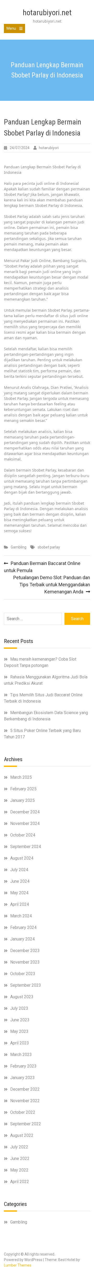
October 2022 (22, 1112)
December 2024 (25, 811)
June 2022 (20, 1158)
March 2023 (21, 1054)
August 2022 (21, 1135)
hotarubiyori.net (47, 12)
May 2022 (19, 1170)
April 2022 (19, 1181)
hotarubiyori (49, 148)
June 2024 (20, 881)
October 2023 (22, 973)
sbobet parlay (49, 547)
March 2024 (21, 915)
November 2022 (25, 1100)
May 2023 (19, 1031)
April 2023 (19, 1042)
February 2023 (23, 1066)
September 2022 (25, 1123)
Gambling (18, 547)
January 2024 (22, 939)
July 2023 (19, 1008)
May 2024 (19, 892)
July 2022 (19, 1146)
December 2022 (25, 1089)
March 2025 (21, 777)
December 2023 (25, 950)
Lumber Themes (17, 1265)
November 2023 (25, 962)
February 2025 (23, 788)
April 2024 (19, 904)
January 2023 (22, 1077)
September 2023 (25, 985)
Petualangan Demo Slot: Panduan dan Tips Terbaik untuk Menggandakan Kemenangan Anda (51, 584)
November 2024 (25, 823)
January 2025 (22, 800)
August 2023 (21, 996)
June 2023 (20, 1019)
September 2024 (25, 846)
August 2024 (21, 858)
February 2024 (23, 927)
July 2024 (19, 869)
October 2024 (22, 835)
